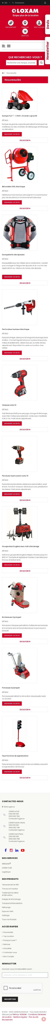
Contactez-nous (10, 952)
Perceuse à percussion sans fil (15, 475)
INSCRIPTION (10, 999)
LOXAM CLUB (7, 868)
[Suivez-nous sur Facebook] (5, 850)
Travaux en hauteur (10, 889)
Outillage (5, 915)
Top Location (8, 936)
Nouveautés (8, 932)
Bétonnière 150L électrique (13, 186)
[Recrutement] (11, 23)
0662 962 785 (14, 827)
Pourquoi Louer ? (10, 940)
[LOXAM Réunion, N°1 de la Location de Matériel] (25, 13)
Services (6, 944)
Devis (48, 24)
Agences (25, 27)
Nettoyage (6, 907)
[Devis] (25, 31)
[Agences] (25, 23)
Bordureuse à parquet (11, 617)
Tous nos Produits (9, 919)
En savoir (24, 140)
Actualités (7, 948)
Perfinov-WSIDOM (20, 1014)
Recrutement (11, 27)
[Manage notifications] (44, 1019)
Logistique (6, 872)
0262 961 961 (14, 814)
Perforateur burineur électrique (15, 329)
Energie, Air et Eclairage (11, 899)
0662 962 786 (14, 839)
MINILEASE (6, 864)
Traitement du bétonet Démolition (10, 894)
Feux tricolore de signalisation (15, 756)
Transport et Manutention (12, 903)
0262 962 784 (14, 816)
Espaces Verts (7, 911)
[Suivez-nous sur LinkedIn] (17, 850)
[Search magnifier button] (41, 62)
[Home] (2, 73)
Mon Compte (8, 956)
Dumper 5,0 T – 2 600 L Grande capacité (19, 116)
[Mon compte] (39, 23)
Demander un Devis (12, 134)
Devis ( (25, 35)
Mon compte (39, 27)
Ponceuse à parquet (11, 687)
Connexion (19, 3)
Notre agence (9, 807)
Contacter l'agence (16, 818)
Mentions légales (20, 1017)
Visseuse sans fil (9, 405)
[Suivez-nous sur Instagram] (11, 850)
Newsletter (47, 51)
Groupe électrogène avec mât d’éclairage (20, 546)
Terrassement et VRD (10, 884)
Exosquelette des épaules (13, 254)
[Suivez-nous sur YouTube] (23, 850)
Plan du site (33, 1017)
